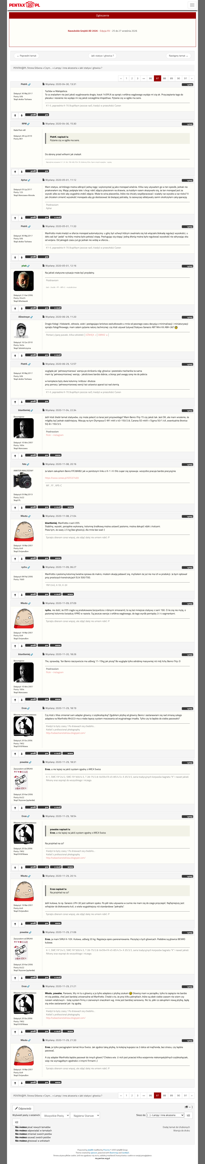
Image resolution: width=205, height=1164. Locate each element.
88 (164, 78)
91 (185, 78)
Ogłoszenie (102, 15)
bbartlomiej (24, 410)
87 (157, 78)
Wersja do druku (181, 1130)
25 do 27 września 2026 (124, 31)
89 (171, 78)
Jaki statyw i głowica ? (102, 56)
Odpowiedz (24, 1108)
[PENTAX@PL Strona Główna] (24, 5)
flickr (48, 435)
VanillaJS (125, 1152)
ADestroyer (24, 317)
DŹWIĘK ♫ (91, 335)
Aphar (24, 180)
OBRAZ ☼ (103, 335)
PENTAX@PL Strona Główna (27, 68)
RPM (24, 123)
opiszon (94, 1152)
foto (24, 464)
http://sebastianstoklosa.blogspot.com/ (65, 733)
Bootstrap (114, 1152)
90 (178, 78)
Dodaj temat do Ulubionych (176, 1127)
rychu (24, 567)
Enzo (24, 708)
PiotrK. (24, 84)
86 (150, 78)
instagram (58, 435)
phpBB (90, 1149)
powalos (24, 762)
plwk (24, 266)
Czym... (48, 68)
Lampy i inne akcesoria (65, 68)
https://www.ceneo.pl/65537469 (62, 478)
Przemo (106, 1149)
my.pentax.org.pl (102, 1158)
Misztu (24, 516)
